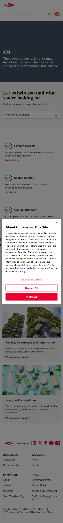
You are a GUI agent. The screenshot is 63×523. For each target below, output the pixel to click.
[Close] (56, 222)
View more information (31, 280)
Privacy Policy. (19, 271)
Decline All (31, 288)
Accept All (32, 296)
